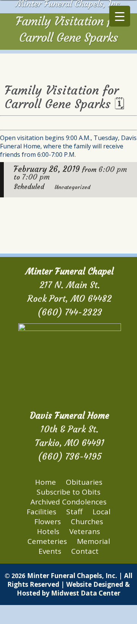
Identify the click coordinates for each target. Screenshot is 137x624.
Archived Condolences (68, 502)
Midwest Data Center (85, 593)
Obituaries (84, 482)
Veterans (84, 531)
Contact (85, 551)
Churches (87, 521)
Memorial (93, 541)
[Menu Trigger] (119, 16)
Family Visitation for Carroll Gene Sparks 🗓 (64, 97)
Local (101, 512)
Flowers (47, 521)
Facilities (41, 512)
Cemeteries (47, 541)
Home (45, 482)
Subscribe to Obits (68, 492)
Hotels (48, 531)
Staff (74, 512)
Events (49, 551)
